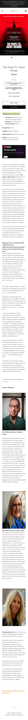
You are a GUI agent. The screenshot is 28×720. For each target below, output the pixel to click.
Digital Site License (14, 93)
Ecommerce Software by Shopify (14, 715)
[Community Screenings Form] (11, 114)
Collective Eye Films (16, 713)
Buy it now (14, 107)
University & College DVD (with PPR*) (14, 84)
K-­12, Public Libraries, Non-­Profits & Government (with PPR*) (14, 88)
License (14, 80)
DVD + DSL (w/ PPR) (14, 96)
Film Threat (5, 381)
